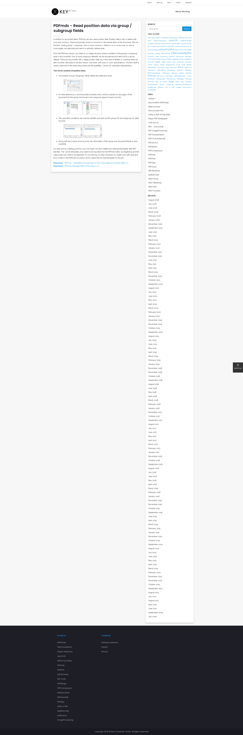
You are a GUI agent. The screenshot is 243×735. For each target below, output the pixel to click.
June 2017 (152, 432)
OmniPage (160, 67)
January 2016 (153, 496)
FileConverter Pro (155, 110)
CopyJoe (183, 43)
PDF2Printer (171, 70)
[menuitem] (186, 2)
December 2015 (155, 500)
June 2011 (152, 608)
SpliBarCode (153, 175)
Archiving (188, 38)
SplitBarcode (152, 87)
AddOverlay (174, 38)
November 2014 (155, 536)
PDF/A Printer (62, 674)
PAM (167, 67)
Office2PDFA (152, 67)
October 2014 (154, 540)
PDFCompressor (154, 73)
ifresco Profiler (166, 59)
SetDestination (153, 84)
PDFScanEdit (160, 79)
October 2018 (154, 376)
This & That (170, 87)
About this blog (182, 11)
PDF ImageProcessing (157, 131)
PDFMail (188, 73)
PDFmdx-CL (161, 76)
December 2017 (155, 412)
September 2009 (155, 612)
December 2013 (155, 576)
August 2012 (153, 600)
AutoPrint (151, 43)
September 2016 (155, 464)
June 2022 (152, 232)
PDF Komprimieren (156, 135)
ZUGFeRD (152, 90)
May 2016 (152, 480)
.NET (149, 38)
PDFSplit (188, 79)
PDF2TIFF (180, 70)
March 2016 (153, 488)
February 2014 (154, 572)
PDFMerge (169, 76)
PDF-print (173, 67)
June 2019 (152, 344)
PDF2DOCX (151, 70)
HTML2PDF (152, 59)
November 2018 (155, 372)
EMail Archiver (154, 107)
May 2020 (152, 300)
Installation (187, 59)
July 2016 (152, 472)
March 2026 (153, 212)
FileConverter (165, 53)
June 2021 (152, 260)
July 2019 (152, 340)
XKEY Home (153, 179)
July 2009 (152, 616)
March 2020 (153, 308)
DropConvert (155, 46)
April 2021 (152, 268)
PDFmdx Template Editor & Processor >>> (76, 166)
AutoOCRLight (185, 41)
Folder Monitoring (161, 56)
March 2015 (153, 524)
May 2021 (152, 264)
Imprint (104, 647)
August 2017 (153, 424)
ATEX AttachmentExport (157, 41)
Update (178, 87)
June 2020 (152, 296)
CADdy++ (152, 98)
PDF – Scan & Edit (155, 127)
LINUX (150, 65)
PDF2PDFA (161, 70)
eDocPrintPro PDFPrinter (158, 103)
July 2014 (152, 552)
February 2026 (154, 216)
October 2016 (154, 460)
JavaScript (180, 62)
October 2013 (154, 584)
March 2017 (153, 444)
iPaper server (166, 62)
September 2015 (155, 512)
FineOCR (151, 56)
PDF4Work (152, 147)
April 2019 (152, 352)
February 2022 (154, 244)
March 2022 (153, 240)
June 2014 (152, 556)
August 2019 (153, 336)
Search (187, 29)
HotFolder (188, 56)
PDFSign (180, 79)
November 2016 (155, 456)
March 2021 (153, 272)
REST (177, 82)
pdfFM (181, 73)
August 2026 (153, 200)
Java (173, 62)
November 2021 (155, 256)
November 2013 (155, 580)
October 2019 (154, 328)
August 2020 (153, 288)
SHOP (149, 3)
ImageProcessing (65, 720)
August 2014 (153, 548)
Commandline (166, 43)
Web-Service (187, 87)
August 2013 (153, 592)
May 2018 (152, 392)
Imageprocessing (178, 59)
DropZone (185, 46)
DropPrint (178, 46)
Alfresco (181, 38)
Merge (162, 65)
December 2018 (155, 368)
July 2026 (152, 204)
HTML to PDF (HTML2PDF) (159, 115)
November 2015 (155, 504)
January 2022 (154, 248)
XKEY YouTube (154, 191)
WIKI (169, 3)
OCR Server (186, 65)
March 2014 (153, 568)
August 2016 (153, 468)
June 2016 (152, 476)
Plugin (171, 81)
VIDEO (178, 3)
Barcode (157, 43)
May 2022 (152, 236)
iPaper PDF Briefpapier (158, 118)
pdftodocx (62, 715)
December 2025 (155, 224)
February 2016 (154, 492)
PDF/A (180, 67)
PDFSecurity (171, 79)
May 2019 (152, 348)
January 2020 (154, 316)
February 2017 (154, 448)
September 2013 (155, 588)
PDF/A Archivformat (156, 138)
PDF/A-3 (188, 67)
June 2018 (152, 388)
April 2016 (152, 484)
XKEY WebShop (155, 183)
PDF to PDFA (161, 82)
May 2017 (152, 436)
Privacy (104, 651)
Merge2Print (170, 65)
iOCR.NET (151, 62)
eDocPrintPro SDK (181, 50)
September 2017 (155, 420)
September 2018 (155, 380)
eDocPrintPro (166, 49)
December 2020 (155, 276)
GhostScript (180, 56)
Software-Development (183, 84)
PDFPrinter (61, 642)
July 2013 (152, 596)
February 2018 (154, 404)
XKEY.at (159, 3)
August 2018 (153, 384)
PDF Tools (61, 679)
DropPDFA (170, 46)
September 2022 (155, 228)
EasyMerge (155, 50)
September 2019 (155, 332)
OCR (178, 65)
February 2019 (154, 360)
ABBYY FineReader (162, 38)
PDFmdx (152, 76)
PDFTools (151, 82)
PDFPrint (151, 79)
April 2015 (152, 520)
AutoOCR (173, 40)
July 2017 (152, 428)
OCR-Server (153, 123)
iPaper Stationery (65, 651)
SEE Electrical (154, 171)
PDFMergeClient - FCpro (182, 76)
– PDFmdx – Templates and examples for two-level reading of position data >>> (90, 163)
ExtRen (157, 53)
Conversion (175, 43)
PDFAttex (188, 70)
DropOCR (163, 46)
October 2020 (154, 280)
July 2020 (152, 292)
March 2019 (153, 356)
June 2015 (152, 516)
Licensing (188, 62)
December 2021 (155, 252)
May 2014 (152, 560)
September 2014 (155, 544)
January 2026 (154, 220)
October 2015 (154, 508)
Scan (182, 82)
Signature (170, 84)
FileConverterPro (181, 53)
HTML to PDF (62, 706)
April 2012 (152, 604)
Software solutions (109, 642)
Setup (162, 84)
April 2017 (152, 440)
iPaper (158, 62)
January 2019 (153, 364)
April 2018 (152, 396)
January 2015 (153, 532)
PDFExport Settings (169, 73)
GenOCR (172, 56)
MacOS (156, 65)
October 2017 (154, 416)
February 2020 (154, 312)
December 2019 (155, 320)
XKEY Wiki (152, 187)
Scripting (188, 82)
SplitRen (161, 87)
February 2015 (154, 528)
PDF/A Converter (64, 660)
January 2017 (153, 452)
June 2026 (152, 208)
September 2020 (155, 284)
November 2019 (155, 324)
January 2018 (153, 408)
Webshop (238, 368)
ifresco (158, 59)
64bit (153, 38)
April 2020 (152, 304)
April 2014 (152, 564)
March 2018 (153, 400)
